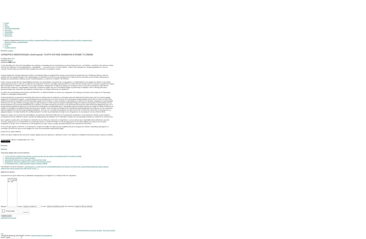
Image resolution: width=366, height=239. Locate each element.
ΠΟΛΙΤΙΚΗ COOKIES (109, 230)
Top (2, 234)
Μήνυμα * (4, 206)
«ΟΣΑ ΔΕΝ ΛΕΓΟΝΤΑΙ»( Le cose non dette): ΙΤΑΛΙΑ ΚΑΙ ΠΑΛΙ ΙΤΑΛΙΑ (25, 160)
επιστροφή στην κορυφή (8, 218)
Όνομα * (20, 206)
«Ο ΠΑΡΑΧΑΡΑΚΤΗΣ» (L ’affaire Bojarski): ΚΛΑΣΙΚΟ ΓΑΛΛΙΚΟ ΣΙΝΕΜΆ (26, 163)
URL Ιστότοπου (69, 206)
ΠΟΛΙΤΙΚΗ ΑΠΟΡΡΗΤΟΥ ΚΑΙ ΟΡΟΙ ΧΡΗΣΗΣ (88, 230)
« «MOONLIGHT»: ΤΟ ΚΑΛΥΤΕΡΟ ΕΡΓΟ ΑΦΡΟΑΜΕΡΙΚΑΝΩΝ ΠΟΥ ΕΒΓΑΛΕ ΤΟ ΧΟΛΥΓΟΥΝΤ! (52, 167)
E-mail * (43, 206)
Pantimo (10, 51)
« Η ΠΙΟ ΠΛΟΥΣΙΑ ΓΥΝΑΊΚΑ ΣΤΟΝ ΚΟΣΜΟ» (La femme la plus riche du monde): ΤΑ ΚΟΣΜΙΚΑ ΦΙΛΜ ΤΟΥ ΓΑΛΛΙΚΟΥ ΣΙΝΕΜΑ (43, 156)
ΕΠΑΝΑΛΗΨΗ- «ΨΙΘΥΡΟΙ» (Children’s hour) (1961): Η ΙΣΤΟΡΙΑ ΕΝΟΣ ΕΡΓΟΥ (28, 162)
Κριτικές (10, 60)
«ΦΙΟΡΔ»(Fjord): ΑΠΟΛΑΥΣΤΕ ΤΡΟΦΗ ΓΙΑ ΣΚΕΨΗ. (20, 158)
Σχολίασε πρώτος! (10, 47)
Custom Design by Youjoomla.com (41, 235)
